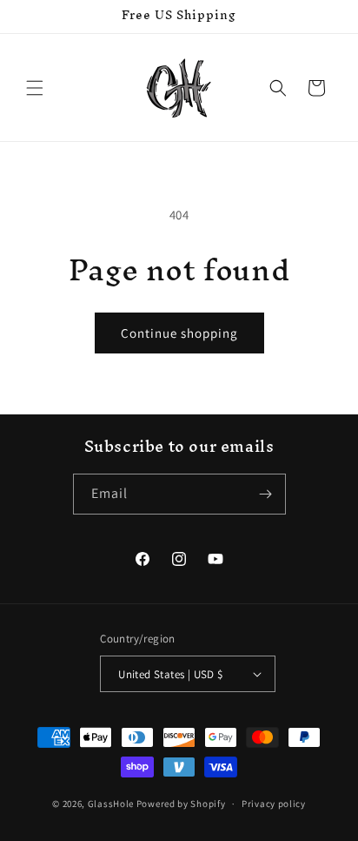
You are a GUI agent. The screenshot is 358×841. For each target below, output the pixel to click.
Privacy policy (274, 803)
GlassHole (111, 803)
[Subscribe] (266, 494)
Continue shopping (179, 333)
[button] (35, 88)
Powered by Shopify (181, 803)
